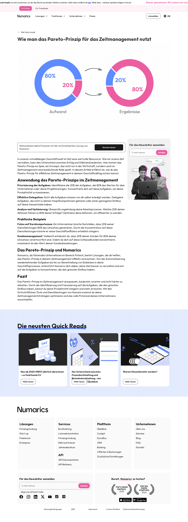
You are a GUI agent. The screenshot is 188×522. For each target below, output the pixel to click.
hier (82, 2)
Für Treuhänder (42, 8)
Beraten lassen (108, 147)
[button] (41, 16)
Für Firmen (25, 8)
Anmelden (153, 16)
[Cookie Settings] (7, 515)
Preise (92, 16)
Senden (161, 152)
